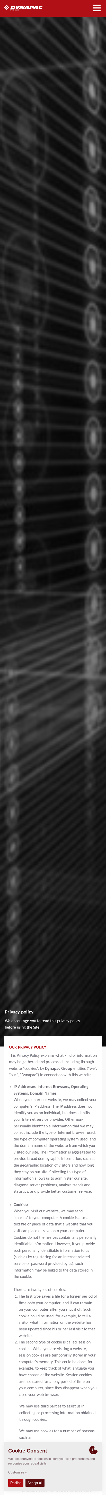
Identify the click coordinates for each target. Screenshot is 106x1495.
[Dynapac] (29, 8)
